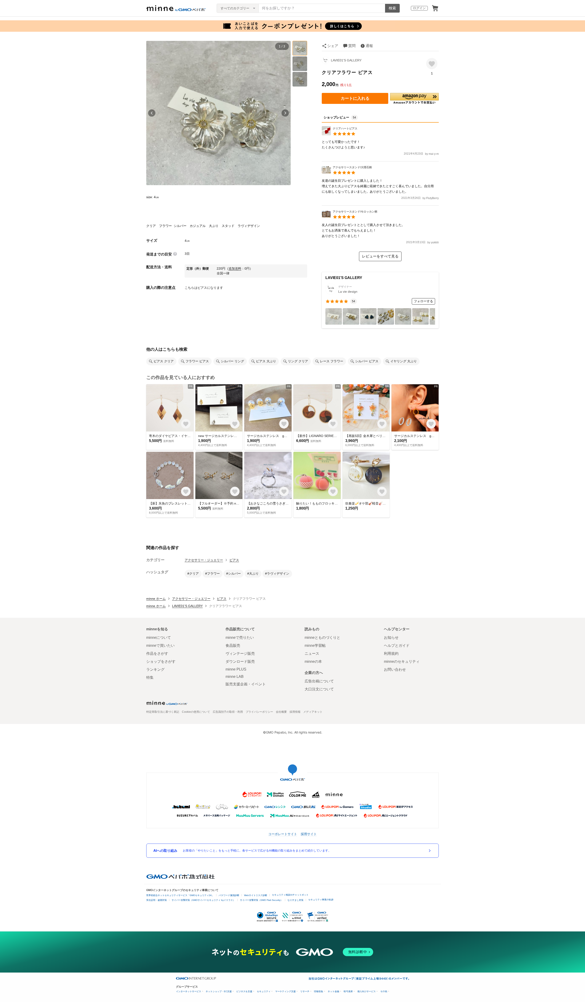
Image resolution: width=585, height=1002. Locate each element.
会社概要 (281, 711)
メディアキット (312, 711)
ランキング (155, 669)
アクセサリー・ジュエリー (204, 560)
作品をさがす (157, 653)
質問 (352, 46)
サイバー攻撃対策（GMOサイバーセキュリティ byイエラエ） (203, 900)
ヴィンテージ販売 (240, 653)
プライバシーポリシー (259, 711)
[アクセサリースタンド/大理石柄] (347, 173)
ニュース (312, 653)
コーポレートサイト (282, 834)
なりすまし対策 (295, 900)
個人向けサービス (366, 991)
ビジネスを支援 (244, 991)
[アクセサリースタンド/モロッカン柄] (349, 217)
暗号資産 (348, 991)
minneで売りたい (240, 637)
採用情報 (295, 711)
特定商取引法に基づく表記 (162, 711)
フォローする (423, 301)
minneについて (158, 637)
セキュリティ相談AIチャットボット (290, 895)
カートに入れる (355, 98)
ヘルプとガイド (397, 645)
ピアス (234, 560)
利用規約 (391, 653)
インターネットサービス (188, 991)
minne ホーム (156, 598)
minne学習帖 (315, 645)
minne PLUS (236, 669)
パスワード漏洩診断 (229, 895)
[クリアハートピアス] (339, 134)
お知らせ (391, 637)
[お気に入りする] (432, 64)
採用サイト (309, 834)
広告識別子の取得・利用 (228, 711)
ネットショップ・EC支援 (219, 991)
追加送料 (235, 268)
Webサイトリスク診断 (255, 895)
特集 (150, 677)
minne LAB (235, 677)
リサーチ (304, 991)
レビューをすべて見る (380, 256)
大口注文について (319, 689)
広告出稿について (319, 681)
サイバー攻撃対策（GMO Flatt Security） (261, 900)
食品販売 (233, 645)
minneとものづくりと (322, 637)
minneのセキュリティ (402, 661)
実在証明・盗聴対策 (156, 900)
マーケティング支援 (285, 991)
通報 (369, 46)
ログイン (419, 8)
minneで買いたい (160, 645)
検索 (392, 8)
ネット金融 (333, 991)
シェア (332, 46)
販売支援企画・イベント (246, 684)
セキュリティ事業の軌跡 (320, 899)
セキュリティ (264, 991)
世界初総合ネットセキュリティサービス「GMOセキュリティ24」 (180, 895)
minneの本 (313, 661)
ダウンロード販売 (240, 661)
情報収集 (318, 991)
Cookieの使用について (196, 711)
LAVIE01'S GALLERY (346, 60)
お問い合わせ (395, 669)
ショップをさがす (161, 661)
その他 (383, 991)
